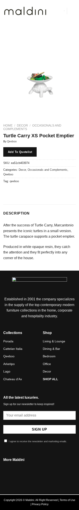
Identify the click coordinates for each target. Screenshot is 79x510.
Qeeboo (12, 141)
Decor (22, 125)
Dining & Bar (51, 348)
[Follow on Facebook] (34, 478)
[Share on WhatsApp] (7, 191)
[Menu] (73, 11)
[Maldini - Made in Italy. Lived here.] (25, 11)
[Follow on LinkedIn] (45, 478)
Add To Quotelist (20, 152)
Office (47, 364)
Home (8, 125)
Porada (8, 341)
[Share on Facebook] (15, 191)
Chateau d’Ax (12, 379)
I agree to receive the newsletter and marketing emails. (37, 441)
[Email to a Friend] (31, 191)
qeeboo (14, 181)
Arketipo (9, 364)
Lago (6, 371)
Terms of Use (67, 500)
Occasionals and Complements (47, 169)
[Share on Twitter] (23, 191)
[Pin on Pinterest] (39, 191)
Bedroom (49, 356)
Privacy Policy (40, 504)
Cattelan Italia (12, 348)
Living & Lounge (54, 341)
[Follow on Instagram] (39, 478)
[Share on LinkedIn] (46, 191)
